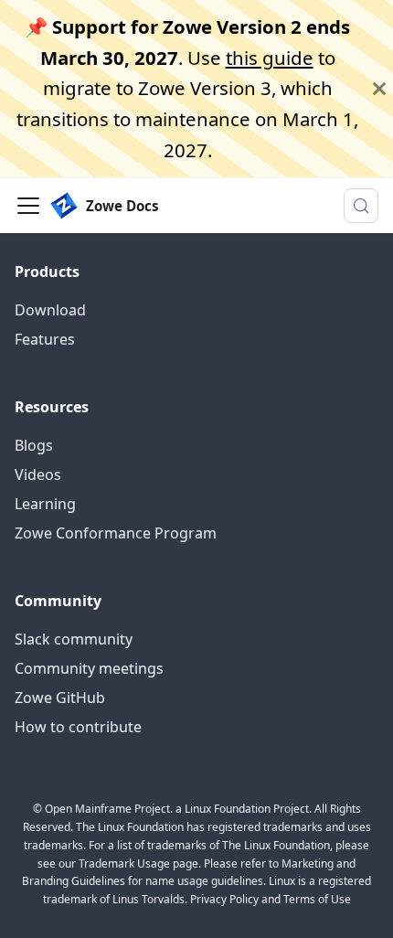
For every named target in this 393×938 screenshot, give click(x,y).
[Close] (379, 88)
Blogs (34, 445)
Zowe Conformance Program (116, 533)
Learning (45, 504)
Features (45, 339)
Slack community (74, 639)
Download (50, 310)
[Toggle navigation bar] (28, 205)
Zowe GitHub (60, 698)
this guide (269, 57)
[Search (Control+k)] (361, 205)
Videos (38, 474)
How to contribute (78, 727)
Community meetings (89, 668)
